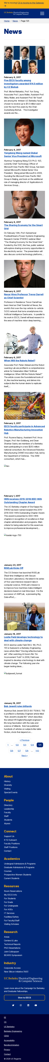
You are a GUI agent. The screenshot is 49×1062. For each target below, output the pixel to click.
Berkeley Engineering (13, 1031)
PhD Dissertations (12, 948)
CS (5, 1022)
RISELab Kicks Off (13, 568)
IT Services (9, 913)
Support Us (9, 836)
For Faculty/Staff (11, 920)
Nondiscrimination (11, 1045)
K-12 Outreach (10, 840)
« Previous (25, 740)
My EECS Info (10, 894)
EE (5, 1017)
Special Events (10, 792)
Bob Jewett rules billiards (18, 706)
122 (17, 745)
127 (19, 750)
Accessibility (9, 1040)
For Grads (8, 902)
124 (32, 745)
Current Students (11, 878)
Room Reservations (13, 891)
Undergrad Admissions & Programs (20, 863)
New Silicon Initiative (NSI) (16, 971)
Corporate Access (12, 968)
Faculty (7, 812)
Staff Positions (10, 847)
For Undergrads (11, 905)
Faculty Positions (12, 843)
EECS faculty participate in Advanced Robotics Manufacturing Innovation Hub (24, 429)
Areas (6, 937)
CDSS (6, 1036)
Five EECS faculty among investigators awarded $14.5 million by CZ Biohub (23, 83)
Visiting (7, 788)
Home (7, 21)
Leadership (9, 809)
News (15, 21)
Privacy (7, 1049)
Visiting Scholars (11, 924)
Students (8, 820)
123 (24, 745)
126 (11, 750)
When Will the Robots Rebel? (19, 360)
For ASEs (8, 909)
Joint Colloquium (11, 951)
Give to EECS (24, 997)
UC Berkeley (9, 1027)
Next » (25, 755)
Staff (6, 816)
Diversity (8, 785)
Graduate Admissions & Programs (19, 867)
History (7, 781)
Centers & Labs (11, 940)
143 (37, 750)
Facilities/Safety (11, 917)
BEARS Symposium (13, 955)
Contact (7, 851)
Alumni (7, 823)
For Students (10, 898)
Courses (8, 871)
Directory (8, 805)
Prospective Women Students (17, 874)
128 (26, 750)
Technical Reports (12, 944)
